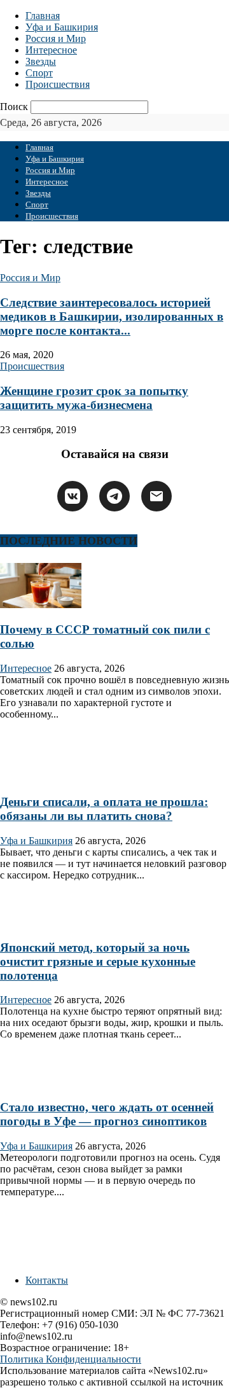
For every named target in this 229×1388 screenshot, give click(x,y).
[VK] (72, 496)
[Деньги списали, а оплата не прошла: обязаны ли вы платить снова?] (40, 777)
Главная (42, 15)
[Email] (156, 496)
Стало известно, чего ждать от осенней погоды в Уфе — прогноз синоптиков (107, 1114)
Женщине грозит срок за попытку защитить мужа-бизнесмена (94, 398)
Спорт (39, 72)
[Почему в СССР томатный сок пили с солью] (40, 604)
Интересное (51, 50)
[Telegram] (114, 496)
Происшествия (57, 84)
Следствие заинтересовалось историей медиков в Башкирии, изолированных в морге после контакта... (111, 316)
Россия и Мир (55, 38)
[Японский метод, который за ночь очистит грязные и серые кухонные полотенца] (40, 922)
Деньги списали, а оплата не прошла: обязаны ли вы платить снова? (104, 808)
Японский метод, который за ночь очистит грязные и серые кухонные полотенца (97, 961)
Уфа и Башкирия (61, 27)
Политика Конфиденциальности (70, 1359)
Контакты (46, 1280)
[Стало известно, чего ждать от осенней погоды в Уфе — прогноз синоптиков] (40, 1082)
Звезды (40, 61)
